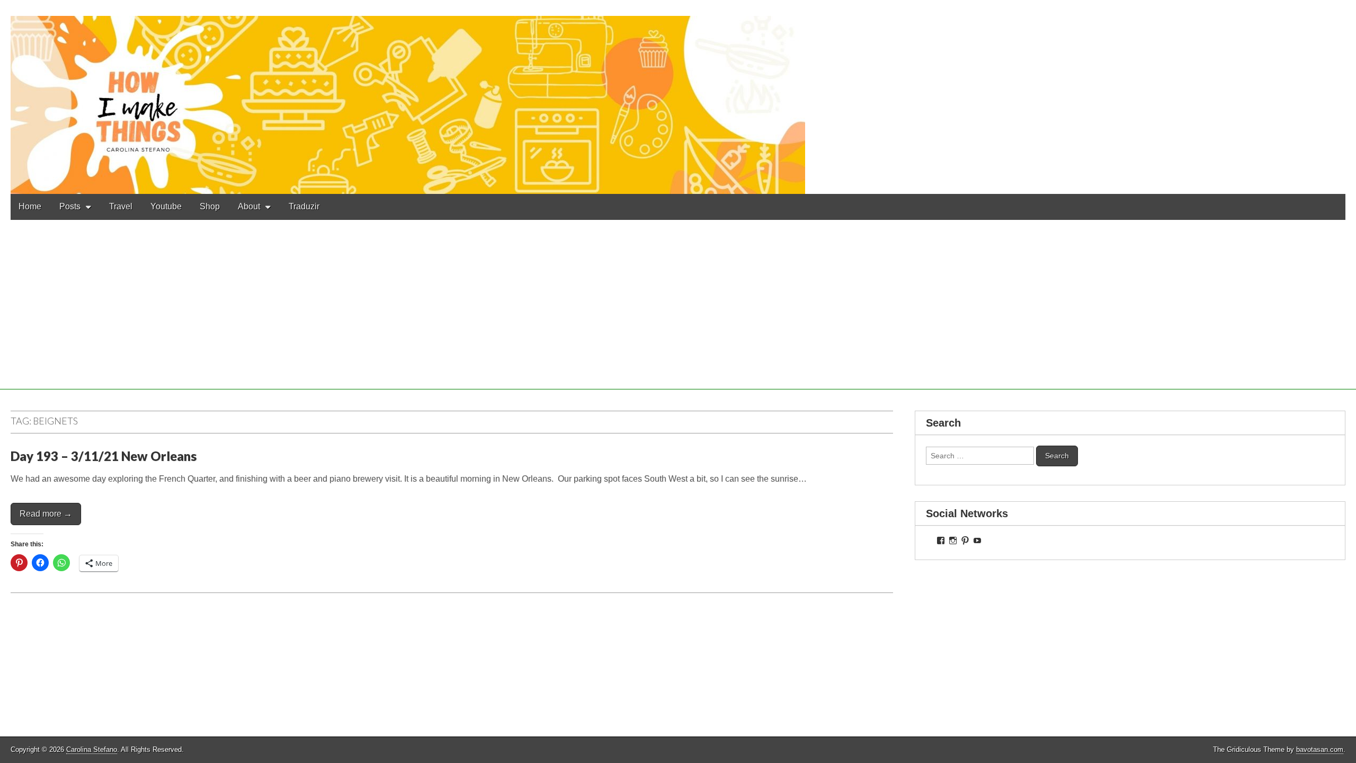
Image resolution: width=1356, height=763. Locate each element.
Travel (120, 206)
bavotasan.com (1319, 749)
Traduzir (304, 206)
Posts (70, 206)
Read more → (46, 513)
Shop (210, 206)
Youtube (166, 206)
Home (30, 206)
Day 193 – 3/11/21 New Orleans (104, 456)
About (249, 206)
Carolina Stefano (91, 749)
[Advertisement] (678, 315)
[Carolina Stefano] (678, 97)
